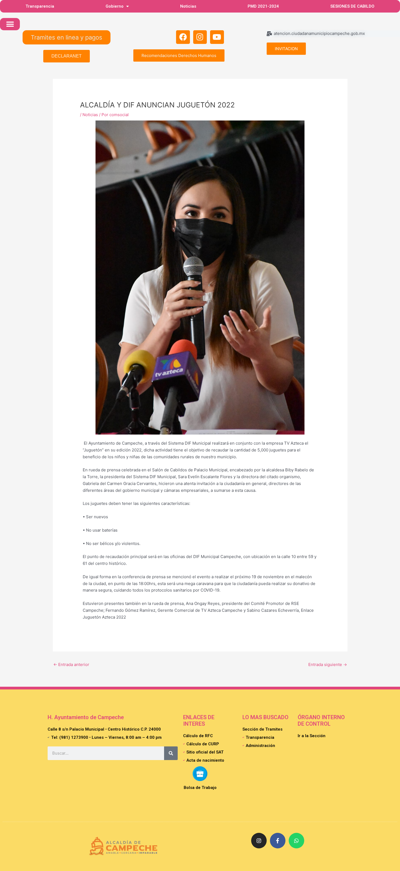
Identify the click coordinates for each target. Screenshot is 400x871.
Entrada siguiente (327, 664)
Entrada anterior (71, 664)
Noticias (188, 6)
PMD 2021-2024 (263, 6)
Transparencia (40, 6)
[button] (10, 24)
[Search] (171, 753)
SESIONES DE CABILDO (352, 6)
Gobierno (115, 6)
